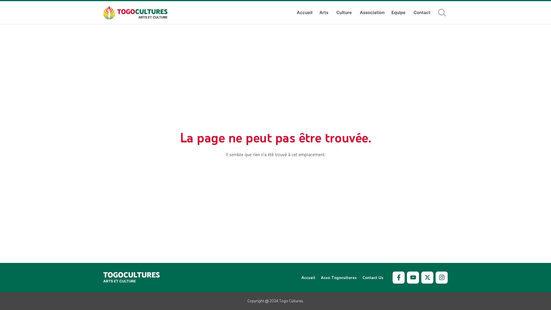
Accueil (305, 12)
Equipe (398, 12)
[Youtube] (413, 278)
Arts (323, 12)
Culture (344, 12)
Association (372, 12)
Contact (422, 12)
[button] (442, 12)
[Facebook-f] (399, 278)
